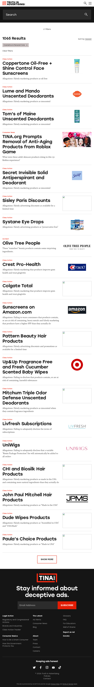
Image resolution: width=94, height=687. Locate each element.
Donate (66, 636)
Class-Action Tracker (11, 630)
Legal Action (8, 616)
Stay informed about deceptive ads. (47, 591)
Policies (47, 676)
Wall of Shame (69, 627)
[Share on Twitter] (34, 667)
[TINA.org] (47, 577)
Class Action (7, 59)
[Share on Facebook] (41, 667)
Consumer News (8, 132)
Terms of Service (68, 684)
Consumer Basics (10, 636)
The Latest (37, 616)
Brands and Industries (12, 626)
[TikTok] (60, 667)
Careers (36, 651)
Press (35, 644)
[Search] (85, 3)
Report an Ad (69, 632)
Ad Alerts (37, 620)
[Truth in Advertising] (13, 3)
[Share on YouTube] (53, 667)
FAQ (64, 620)
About (35, 636)
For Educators (69, 623)
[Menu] (90, 3)
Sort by (81, 39)
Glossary (67, 616)
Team (35, 640)
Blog (34, 627)
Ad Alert (5, 239)
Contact (36, 647)
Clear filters (7, 51)
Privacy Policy (55, 684)
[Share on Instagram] (47, 667)
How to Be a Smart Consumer (15, 640)
